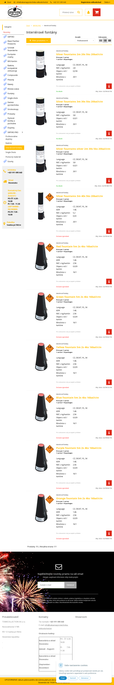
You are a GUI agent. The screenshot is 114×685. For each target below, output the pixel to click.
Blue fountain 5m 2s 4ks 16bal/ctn (77, 397)
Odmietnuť (84, 678)
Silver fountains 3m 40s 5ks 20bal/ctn (79, 196)
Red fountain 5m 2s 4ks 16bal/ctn (77, 246)
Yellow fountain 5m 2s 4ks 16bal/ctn (78, 347)
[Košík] (97, 12)
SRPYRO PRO (37, 26)
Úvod (9, 2)
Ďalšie (106, 2)
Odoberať (70, 585)
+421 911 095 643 (59, 2)
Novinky (6, 32)
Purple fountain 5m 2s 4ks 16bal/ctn (78, 448)
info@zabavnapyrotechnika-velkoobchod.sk (32, 2)
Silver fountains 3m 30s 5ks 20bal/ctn (79, 101)
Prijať (63, 678)
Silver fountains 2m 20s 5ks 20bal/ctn (79, 54)
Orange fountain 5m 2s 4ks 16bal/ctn (79, 498)
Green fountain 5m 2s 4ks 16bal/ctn (78, 296)
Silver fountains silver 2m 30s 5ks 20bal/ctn (83, 148)
